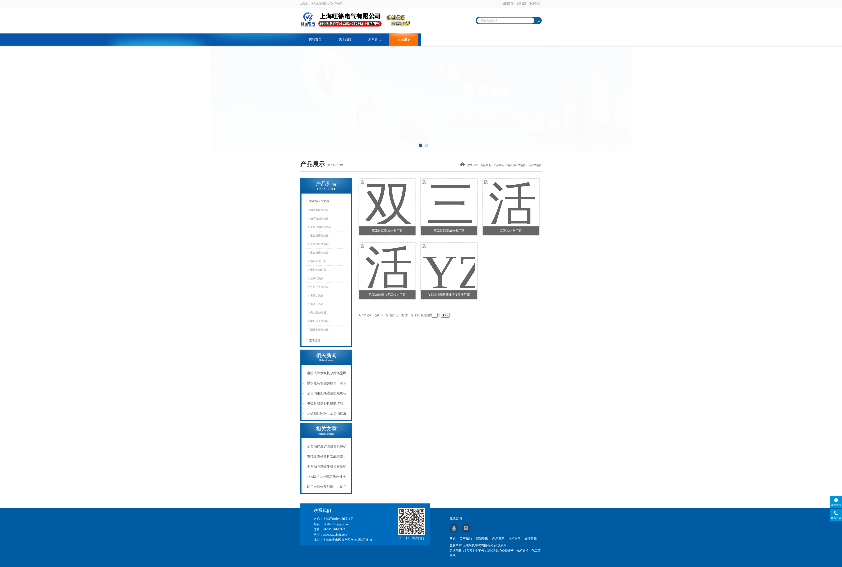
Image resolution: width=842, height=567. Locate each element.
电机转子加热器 (319, 321)
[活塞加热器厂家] (510, 197)
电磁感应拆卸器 (319, 252)
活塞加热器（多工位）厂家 (387, 294)
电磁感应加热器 (319, 235)
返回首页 (508, 3)
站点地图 (500, 545)
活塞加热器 (316, 278)
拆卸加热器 (316, 304)
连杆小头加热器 (319, 286)
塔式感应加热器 (319, 244)
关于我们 (345, 39)
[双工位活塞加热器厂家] (387, 197)
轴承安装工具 (318, 261)
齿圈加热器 (316, 295)
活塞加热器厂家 (511, 230)
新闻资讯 (374, 39)
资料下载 (463, 39)
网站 (453, 538)
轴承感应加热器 (516, 165)
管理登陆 (530, 538)
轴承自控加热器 (319, 218)
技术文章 (434, 39)
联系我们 (535, 3)
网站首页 (315, 39)
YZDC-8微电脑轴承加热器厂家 (449, 294)
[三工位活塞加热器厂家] (449, 197)
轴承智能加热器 (319, 210)
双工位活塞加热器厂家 (387, 230)
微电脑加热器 (318, 312)
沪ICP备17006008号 (500, 550)
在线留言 (521, 3)
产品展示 (404, 39)
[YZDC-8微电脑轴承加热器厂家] (449, 261)
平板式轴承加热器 (320, 227)
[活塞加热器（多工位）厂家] (387, 261)
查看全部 (315, 340)
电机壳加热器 (318, 269)
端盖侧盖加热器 (319, 329)
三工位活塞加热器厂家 (449, 230)
